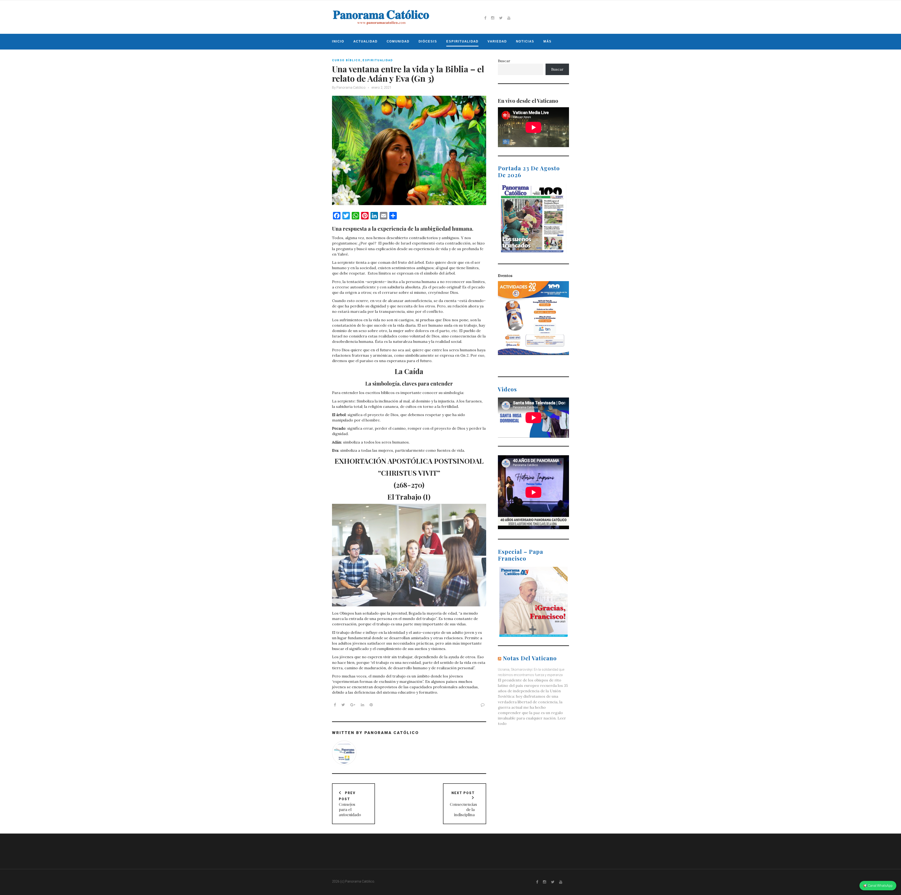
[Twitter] (500, 18)
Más (547, 41)
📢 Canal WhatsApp (878, 885)
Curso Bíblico (346, 60)
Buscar (504, 60)
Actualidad (365, 41)
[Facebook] (485, 18)
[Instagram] (492, 18)
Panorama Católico (351, 87)
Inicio (338, 41)
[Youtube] (508, 18)
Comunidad (398, 41)
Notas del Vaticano (530, 658)
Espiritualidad (462, 41)
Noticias (525, 41)
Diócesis (428, 41)
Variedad (497, 41)
